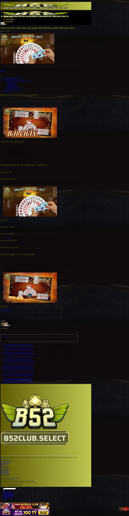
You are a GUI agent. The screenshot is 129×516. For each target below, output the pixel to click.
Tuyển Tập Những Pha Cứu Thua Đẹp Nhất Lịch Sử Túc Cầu (17, 366)
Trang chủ (6, 12)
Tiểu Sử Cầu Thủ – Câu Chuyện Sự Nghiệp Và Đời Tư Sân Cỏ (17, 378)
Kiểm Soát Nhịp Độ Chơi (12, 86)
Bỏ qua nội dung (4, 1)
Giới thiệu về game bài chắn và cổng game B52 (14, 77)
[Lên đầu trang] (1, 486)
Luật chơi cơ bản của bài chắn (11, 79)
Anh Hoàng (9, 92)
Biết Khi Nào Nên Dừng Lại (13, 87)
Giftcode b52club (8, 17)
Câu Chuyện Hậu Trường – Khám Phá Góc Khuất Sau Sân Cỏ (18, 374)
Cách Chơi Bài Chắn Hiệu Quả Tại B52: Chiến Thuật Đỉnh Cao (17, 80)
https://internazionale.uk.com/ (12, 478)
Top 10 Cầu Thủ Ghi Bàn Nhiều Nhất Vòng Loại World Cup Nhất (18, 382)
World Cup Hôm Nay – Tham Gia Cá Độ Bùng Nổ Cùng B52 (17, 359)
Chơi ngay (123, 509)
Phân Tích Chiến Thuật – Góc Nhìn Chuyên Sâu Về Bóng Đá (17, 381)
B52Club (3, 457)
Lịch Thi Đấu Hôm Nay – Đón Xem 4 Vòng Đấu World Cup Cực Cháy (19, 354)
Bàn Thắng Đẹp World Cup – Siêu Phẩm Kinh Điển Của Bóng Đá (18, 350)
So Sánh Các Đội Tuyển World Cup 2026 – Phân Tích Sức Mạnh (18, 371)
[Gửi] (3, 490)
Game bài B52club (8, 21)
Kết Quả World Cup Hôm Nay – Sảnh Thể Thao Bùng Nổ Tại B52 (18, 356)
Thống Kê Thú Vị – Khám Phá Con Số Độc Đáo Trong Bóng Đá (18, 367)
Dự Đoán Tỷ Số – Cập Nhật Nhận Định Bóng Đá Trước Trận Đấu (18, 368)
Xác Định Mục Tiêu (11, 81)
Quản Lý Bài (10, 83)
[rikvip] (25, 508)
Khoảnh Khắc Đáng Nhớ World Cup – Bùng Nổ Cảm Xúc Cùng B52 (19, 363)
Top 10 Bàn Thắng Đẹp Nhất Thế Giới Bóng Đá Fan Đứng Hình (18, 379)
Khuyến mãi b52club (8, 14)
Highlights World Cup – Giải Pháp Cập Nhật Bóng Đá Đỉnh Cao (18, 352)
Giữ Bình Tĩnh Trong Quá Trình (13, 88)
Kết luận (6, 91)
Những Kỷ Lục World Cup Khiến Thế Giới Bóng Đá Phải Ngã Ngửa (18, 375)
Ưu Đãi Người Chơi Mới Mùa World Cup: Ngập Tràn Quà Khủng (18, 344)
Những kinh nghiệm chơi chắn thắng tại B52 (13, 89)
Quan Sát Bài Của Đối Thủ (13, 82)
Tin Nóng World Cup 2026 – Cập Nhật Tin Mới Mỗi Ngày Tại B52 (18, 360)
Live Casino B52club (8, 19)
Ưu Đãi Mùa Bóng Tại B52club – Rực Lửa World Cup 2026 (17, 348)
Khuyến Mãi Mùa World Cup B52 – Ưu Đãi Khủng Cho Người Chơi (18, 346)
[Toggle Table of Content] (2, 75)
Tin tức (5, 498)
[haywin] (25, 514)
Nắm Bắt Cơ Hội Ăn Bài (12, 85)
